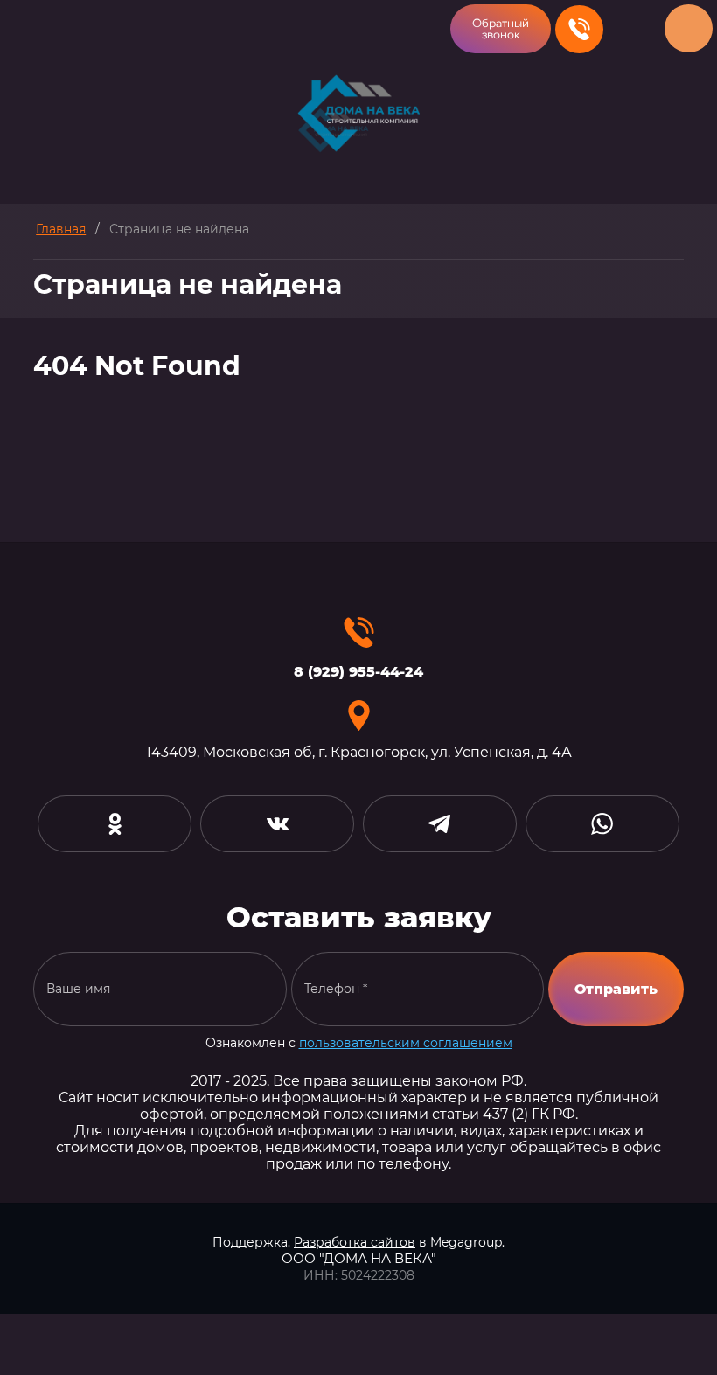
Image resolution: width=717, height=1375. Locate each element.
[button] (500, 28)
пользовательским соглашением (405, 1043)
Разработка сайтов (354, 1242)
